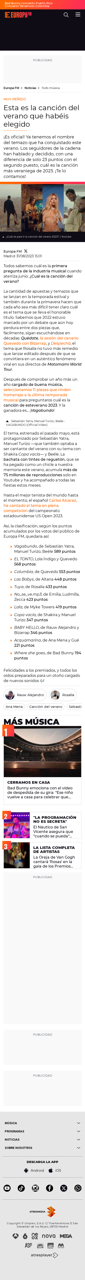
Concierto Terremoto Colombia (27, 6)
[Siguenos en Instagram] (35, 1190)
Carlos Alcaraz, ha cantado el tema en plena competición (40, 505)
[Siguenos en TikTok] (21, 1190)
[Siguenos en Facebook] (49, 1190)
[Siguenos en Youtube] (7, 1190)
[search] (66, 14)
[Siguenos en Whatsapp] (77, 1190)
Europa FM (12, 88)
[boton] (61, 1123)
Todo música (51, 88)
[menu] (78, 14)
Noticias (31, 88)
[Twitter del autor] (26, 251)
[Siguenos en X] (63, 1190)
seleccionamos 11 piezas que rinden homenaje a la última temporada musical (37, 395)
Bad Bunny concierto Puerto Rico (29, 3)
